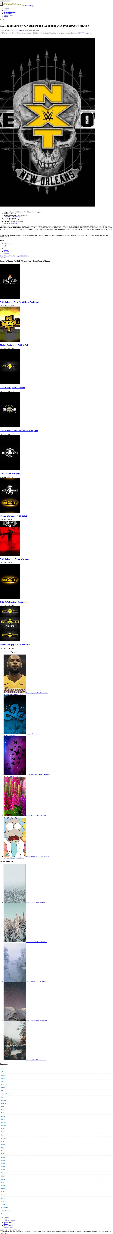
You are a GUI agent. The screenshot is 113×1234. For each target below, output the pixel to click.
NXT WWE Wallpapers (17, 30)
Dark (2, 1113)
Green (3, 1151)
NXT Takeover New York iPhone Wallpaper (20, 302)
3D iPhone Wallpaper (28, 5)
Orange (3, 1179)
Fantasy (3, 1125)
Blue (2, 1091)
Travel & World (5, 1210)
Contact (6, 10)
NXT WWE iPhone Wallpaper (14, 602)
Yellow (3, 1214)
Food (2, 1135)
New (5, 246)
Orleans (6, 250)
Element (3, 1122)
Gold (2, 1147)
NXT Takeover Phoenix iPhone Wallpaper (19, 430)
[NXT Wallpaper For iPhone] (10, 384)
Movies (3, 1166)
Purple (3, 1185)
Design (3, 1116)
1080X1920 (7, 243)
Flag (2, 1128)
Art (2, 1081)
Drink (3, 1119)
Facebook (6, 256)
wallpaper (68, 226)
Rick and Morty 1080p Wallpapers (14, 858)
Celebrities (4, 1100)
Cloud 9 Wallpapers (10, 735)
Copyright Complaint (9, 12)
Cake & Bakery (5, 1094)
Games (3, 1144)
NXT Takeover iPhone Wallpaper (15, 559)
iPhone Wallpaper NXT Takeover (15, 645)
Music (3, 1169)
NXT (5, 248)
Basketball (4, 1084)
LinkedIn (23, 256)
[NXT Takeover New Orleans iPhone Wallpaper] (56, 122)
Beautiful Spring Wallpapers (13, 817)
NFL (2, 1176)
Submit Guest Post (9, 1225)
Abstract (3, 1072)
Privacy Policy (8, 13)
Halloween (4, 1154)
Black (3, 1087)
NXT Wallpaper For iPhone (12, 387)
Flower (3, 1132)
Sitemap (6, 16)
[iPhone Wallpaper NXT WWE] (10, 512)
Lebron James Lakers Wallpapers (14, 694)
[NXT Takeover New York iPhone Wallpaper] (10, 298)
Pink (2, 1182)
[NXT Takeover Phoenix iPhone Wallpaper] (10, 426)
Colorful (3, 1103)
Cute (2, 1109)
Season (3, 1195)
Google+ (17, 256)
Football (3, 1138)
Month (3, 1163)
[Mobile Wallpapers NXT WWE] (10, 341)
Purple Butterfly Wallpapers (12, 776)
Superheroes (4, 1207)
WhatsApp (12, 256)
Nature (3, 1173)
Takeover (6, 251)
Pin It (27, 256)
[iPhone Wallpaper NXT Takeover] (10, 641)
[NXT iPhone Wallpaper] (10, 469)
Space (3, 1201)
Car (2, 1097)
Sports (3, 1204)
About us (6, 8)
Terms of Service (8, 15)
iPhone (5, 245)
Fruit (2, 1141)
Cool (2, 1106)
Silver (3, 1198)
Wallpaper (6, 253)
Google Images (13, 223)
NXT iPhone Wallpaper (10, 473)
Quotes (3, 1188)
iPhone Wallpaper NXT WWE (14, 516)
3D (2, 1068)
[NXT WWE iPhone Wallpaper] (10, 598)
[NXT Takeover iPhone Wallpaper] (10, 555)
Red (2, 1192)
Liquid (3, 1160)
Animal (3, 1075)
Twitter (2, 256)
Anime (3, 1078)
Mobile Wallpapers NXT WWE (14, 345)
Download (3, 257)
